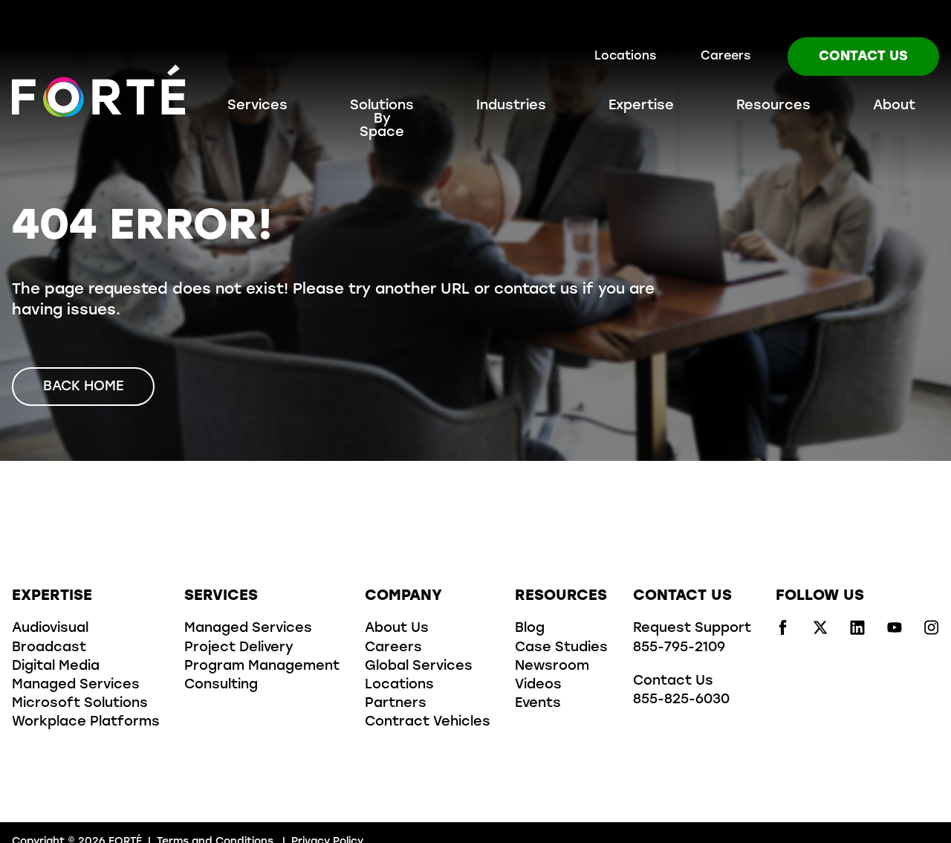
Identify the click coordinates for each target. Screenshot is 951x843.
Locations (625, 56)
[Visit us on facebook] (783, 632)
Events (538, 704)
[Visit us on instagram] (931, 632)
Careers (725, 56)
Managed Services (76, 685)
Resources (773, 106)
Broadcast (49, 648)
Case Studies (561, 648)
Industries (511, 106)
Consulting (221, 685)
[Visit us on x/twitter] (820, 632)
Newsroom (552, 667)
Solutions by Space (382, 120)
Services (257, 106)
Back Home (83, 387)
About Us (397, 629)
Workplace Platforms (86, 722)
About (894, 106)
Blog (530, 629)
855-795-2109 (679, 648)
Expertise (641, 106)
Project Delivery (238, 648)
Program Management (262, 667)
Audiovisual (50, 629)
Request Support (692, 629)
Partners (395, 704)
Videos (538, 685)
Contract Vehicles (427, 722)
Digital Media (56, 667)
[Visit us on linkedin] (857, 632)
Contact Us (863, 57)
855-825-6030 (681, 700)
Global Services (419, 667)
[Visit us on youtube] (894, 632)
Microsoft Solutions (80, 704)
